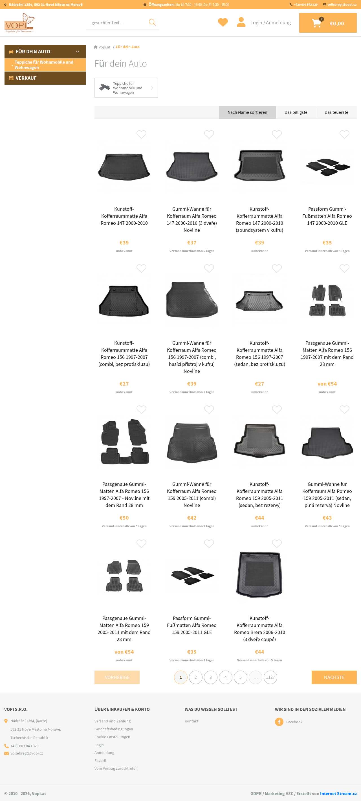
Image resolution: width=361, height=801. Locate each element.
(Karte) (41, 720)
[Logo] (19, 23)
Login (256, 22)
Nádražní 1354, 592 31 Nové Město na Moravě (45, 4)
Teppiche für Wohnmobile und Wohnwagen (44, 64)
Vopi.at (104, 47)
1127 (270, 677)
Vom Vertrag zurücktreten (116, 768)
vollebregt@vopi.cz (342, 4)
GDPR (256, 793)
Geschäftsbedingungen (113, 728)
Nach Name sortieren (247, 112)
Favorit (100, 760)
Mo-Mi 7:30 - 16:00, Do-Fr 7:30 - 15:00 (189, 4)
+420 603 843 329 (306, 4)
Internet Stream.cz (338, 793)
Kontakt (191, 721)
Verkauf (26, 78)
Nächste (334, 677)
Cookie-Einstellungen (112, 736)
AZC (289, 793)
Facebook (294, 721)
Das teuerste (336, 112)
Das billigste (296, 112)
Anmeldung (278, 22)
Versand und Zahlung (112, 721)
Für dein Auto (33, 51)
